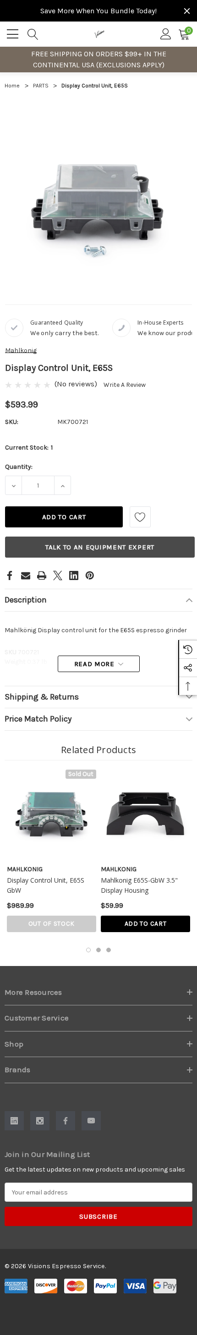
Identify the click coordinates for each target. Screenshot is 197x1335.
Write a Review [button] (125, 385)
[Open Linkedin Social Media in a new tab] (14, 1120)
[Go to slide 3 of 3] (108, 950)
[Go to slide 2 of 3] (98, 950)
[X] (57, 575)
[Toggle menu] (14, 32)
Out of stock (51, 924)
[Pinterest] (89, 575)
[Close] (187, 10)
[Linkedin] (73, 575)
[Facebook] (9, 575)
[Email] (25, 575)
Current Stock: (29, 447)
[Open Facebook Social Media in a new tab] (65, 1120)
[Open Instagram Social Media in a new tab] (39, 1120)
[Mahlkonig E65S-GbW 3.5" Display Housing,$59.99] (145, 814)
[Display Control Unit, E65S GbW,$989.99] (51, 814)
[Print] (41, 575)
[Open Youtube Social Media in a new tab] (91, 1120)
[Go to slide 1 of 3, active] (88, 950)
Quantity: (19, 467)
